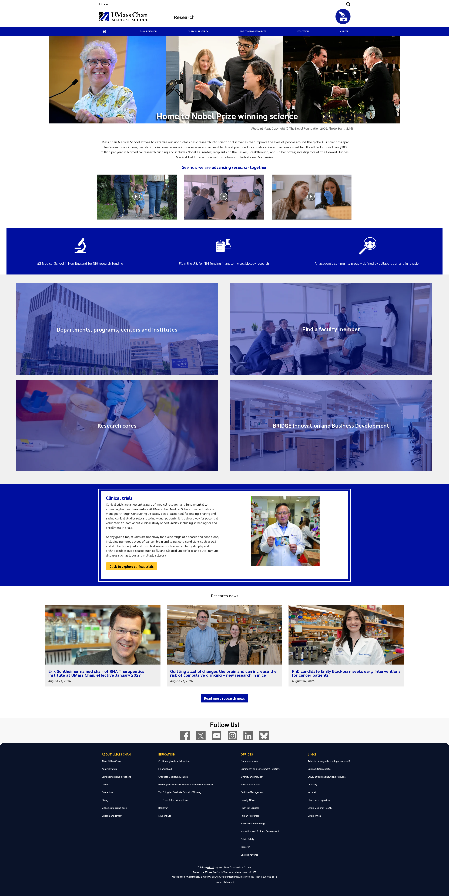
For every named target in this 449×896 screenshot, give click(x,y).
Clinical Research (198, 31)
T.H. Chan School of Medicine (173, 800)
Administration (109, 768)
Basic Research (148, 31)
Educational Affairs (250, 784)
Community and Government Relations (260, 768)
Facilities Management (252, 792)
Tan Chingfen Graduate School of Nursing (179, 792)
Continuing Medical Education (174, 761)
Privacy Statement (224, 881)
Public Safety (247, 839)
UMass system (314, 815)
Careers (344, 31)
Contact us (107, 792)
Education (303, 31)
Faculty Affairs (248, 800)
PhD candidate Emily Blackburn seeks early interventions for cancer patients (346, 673)
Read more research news (224, 698)
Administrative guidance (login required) (329, 761)
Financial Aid (165, 768)
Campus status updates (319, 768)
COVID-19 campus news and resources (327, 776)
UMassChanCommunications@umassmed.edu (231, 876)
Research (245, 846)
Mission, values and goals (114, 807)
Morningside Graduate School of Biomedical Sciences (185, 784)
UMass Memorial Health (320, 807)
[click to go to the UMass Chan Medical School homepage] (123, 17)
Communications (249, 761)
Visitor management (112, 815)
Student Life (164, 815)
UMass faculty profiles (319, 800)
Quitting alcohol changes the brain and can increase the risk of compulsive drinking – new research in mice (223, 673)
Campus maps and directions (116, 776)
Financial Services (250, 807)
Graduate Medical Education (173, 776)
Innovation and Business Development (260, 831)
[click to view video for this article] (137, 197)
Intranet (104, 4)
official (210, 867)
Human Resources (250, 815)
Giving (105, 800)
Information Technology (253, 823)
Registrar (163, 807)
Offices (247, 754)
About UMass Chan (116, 754)
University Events (249, 854)
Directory (312, 784)
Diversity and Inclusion (252, 776)
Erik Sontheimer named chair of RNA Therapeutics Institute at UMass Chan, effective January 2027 (96, 673)
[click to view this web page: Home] (104, 31)
